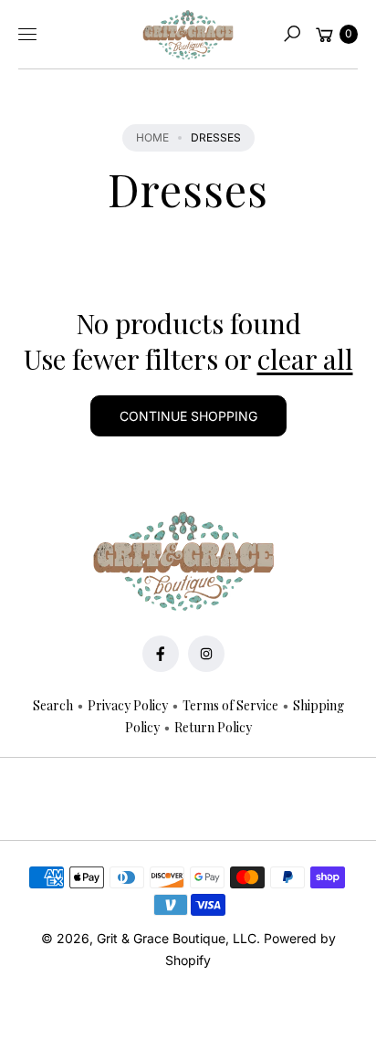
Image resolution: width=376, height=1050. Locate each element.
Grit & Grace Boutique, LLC (176, 938)
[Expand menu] (27, 34)
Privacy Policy (128, 705)
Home (152, 137)
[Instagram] (206, 653)
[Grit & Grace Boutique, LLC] (188, 34)
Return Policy (213, 727)
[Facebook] (160, 653)
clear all (305, 359)
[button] (292, 34)
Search (53, 705)
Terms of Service (230, 705)
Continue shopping (188, 416)
